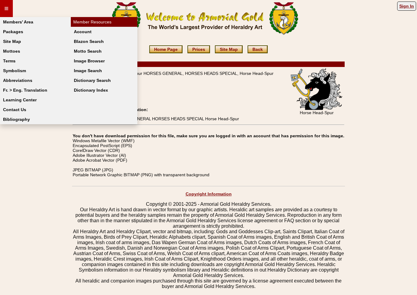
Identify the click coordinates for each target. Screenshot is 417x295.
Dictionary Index (91, 90)
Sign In (406, 6)
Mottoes (11, 51)
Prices (198, 49)
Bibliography (16, 119)
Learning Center (20, 99)
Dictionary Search (92, 80)
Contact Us (14, 109)
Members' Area (18, 21)
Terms (9, 60)
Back (257, 49)
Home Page (166, 49)
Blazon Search (89, 41)
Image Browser (89, 60)
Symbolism (14, 70)
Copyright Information (209, 193)
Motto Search (88, 51)
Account (83, 31)
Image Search (88, 70)
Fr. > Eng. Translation (25, 90)
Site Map (12, 41)
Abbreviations (17, 80)
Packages (13, 31)
